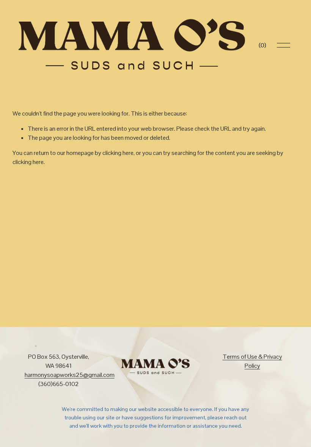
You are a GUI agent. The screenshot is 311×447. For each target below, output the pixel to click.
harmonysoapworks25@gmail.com (70, 375)
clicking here (118, 153)
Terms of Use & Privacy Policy (252, 361)
